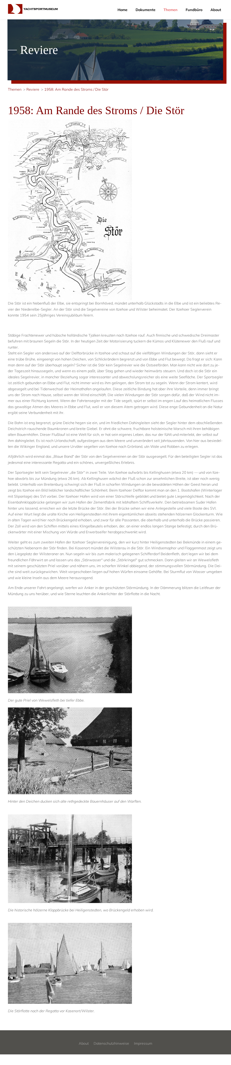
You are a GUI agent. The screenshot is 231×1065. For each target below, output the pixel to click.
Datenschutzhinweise (111, 1043)
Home (122, 9)
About (215, 9)
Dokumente (145, 9)
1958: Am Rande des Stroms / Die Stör (76, 89)
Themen (171, 9)
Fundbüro (194, 9)
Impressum (143, 1043)
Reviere (32, 89)
